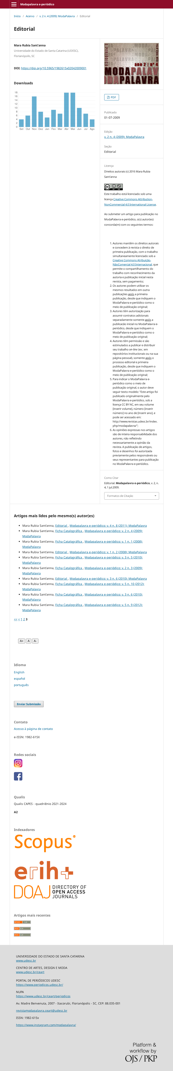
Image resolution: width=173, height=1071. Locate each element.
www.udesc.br (26, 960)
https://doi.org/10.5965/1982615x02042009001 (53, 68)
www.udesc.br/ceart (30, 972)
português (21, 685)
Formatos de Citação (120, 496)
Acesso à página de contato (33, 729)
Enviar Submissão (29, 704)
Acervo (30, 16)
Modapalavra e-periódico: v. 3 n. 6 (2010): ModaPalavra (108, 578)
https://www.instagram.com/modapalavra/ (46, 1025)
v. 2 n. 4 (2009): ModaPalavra (57, 16)
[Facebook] (18, 779)
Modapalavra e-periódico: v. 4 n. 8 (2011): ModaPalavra (108, 526)
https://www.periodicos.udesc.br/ (39, 985)
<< (15, 619)
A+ (21, 641)
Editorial (61, 526)
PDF (113, 97)
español (19, 678)
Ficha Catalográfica (69, 531)
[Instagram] (18, 766)
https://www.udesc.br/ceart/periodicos (43, 996)
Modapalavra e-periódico (37, 4)
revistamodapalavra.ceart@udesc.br (41, 1010)
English (19, 672)
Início (17, 16)
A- (35, 641)
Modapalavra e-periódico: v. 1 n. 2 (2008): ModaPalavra (108, 552)
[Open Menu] (14, 4)
